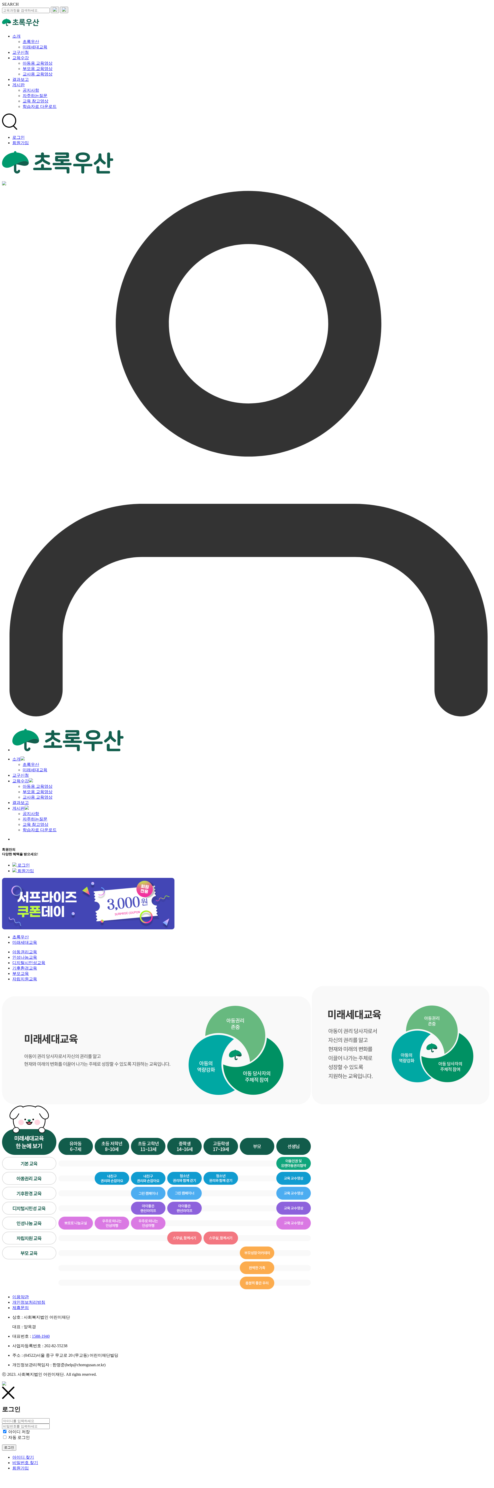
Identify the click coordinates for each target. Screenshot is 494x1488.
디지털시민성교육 (28, 963)
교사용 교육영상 (37, 797)
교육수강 (20, 781)
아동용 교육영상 (37, 786)
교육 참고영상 (35, 824)
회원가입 (20, 143)
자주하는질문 (35, 819)
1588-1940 (41, 1336)
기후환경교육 (24, 968)
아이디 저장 (19, 1432)
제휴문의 (20, 1307)
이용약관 (20, 1297)
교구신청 (20, 775)
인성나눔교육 (24, 957)
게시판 (18, 808)
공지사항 (31, 813)
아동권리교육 (24, 952)
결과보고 (20, 802)
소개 (16, 759)
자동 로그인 (19, 1437)
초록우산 (31, 764)
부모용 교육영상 (37, 792)
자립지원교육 (24, 979)
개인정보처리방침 (28, 1302)
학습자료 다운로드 (40, 830)
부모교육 (20, 973)
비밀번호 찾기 (25, 1462)
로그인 (18, 137)
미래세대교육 (35, 770)
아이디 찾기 (23, 1457)
